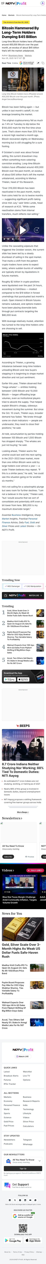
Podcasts (8, 1144)
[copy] (43, 63)
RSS (23, 1255)
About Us (7, 1252)
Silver (5, 526)
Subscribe (8, 857)
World (6, 1109)
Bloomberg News (16, 55)
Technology (28, 1109)
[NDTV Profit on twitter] (15, 1200)
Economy (8, 1101)
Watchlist (27, 1071)
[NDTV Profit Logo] (23, 1049)
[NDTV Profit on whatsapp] (35, 1200)
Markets (28, 55)
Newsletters (9, 1140)
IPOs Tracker (10, 1084)
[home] (16, 2)
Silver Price (28, 1121)
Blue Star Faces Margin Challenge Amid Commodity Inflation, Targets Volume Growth (20, 900)
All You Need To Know (13, 846)
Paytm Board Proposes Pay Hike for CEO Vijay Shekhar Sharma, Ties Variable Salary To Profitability (13, 988)
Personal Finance (12, 1105)
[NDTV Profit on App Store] (33, 1240)
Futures (7, 1080)
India (25, 1105)
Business (16, 515)
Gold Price (8, 1121)
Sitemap (39, 1252)
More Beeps (22, 812)
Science (7, 1117)
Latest (23, 526)
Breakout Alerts (11, 1076)
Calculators (28, 1126)
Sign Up (23, 1168)
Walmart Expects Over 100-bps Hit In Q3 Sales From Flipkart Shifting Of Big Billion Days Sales (14, 1006)
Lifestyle (27, 1113)
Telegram (27, 1140)
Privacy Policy (29, 1252)
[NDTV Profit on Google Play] (12, 1240)
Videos (26, 1117)
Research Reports (31, 1101)
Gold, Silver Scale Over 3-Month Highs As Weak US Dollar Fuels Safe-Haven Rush (21, 951)
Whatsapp (27, 1144)
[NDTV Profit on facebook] (10, 1200)
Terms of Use (17, 1252)
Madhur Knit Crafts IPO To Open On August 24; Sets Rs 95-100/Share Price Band (15, 969)
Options (26, 1080)
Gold (32, 522)
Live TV (26, 1076)
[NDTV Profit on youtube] (30, 1200)
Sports (7, 1113)
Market (5, 518)
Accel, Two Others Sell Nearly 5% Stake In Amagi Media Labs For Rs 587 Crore (14, 1023)
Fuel (27, 522)
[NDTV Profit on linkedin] (25, 1200)
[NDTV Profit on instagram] (20, 1200)
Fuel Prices (9, 1125)
